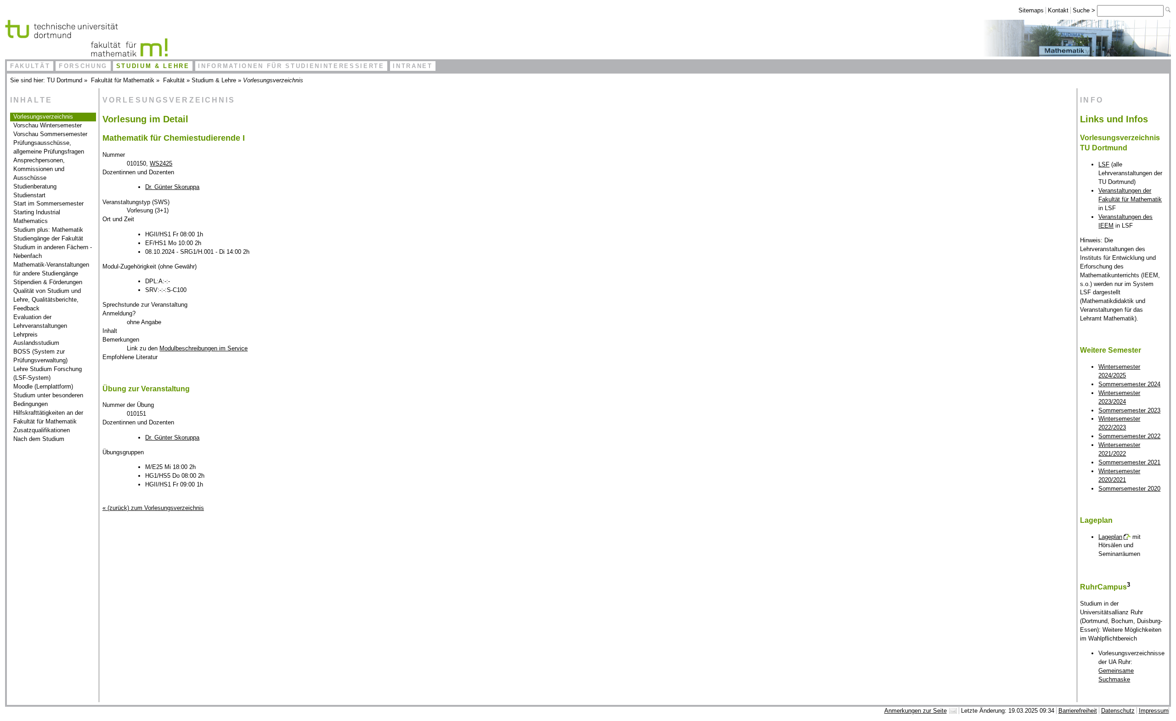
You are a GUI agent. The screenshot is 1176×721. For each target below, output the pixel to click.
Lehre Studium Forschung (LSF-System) (47, 373)
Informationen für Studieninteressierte (291, 66)
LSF (1103, 164)
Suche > (1085, 10)
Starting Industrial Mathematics (36, 216)
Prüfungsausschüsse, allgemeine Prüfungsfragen (48, 147)
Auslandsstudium (36, 342)
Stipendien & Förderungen (47, 282)
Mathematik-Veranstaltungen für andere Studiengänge (51, 269)
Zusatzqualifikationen (41, 430)
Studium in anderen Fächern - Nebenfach (52, 251)
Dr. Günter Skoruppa (172, 186)
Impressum (1154, 710)
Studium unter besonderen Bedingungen (48, 399)
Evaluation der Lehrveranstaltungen (40, 321)
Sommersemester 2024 (1129, 384)
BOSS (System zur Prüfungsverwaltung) (40, 356)
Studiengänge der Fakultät (48, 238)
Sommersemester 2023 (1129, 410)
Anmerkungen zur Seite (915, 710)
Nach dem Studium (38, 438)
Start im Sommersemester (48, 203)
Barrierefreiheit (1077, 710)
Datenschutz (1118, 710)
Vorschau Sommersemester (50, 134)
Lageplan (1110, 536)
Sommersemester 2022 (1129, 436)
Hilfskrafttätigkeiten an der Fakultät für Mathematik (48, 417)
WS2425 (161, 163)
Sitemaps (1031, 10)
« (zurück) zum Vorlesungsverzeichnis (153, 507)
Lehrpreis (25, 334)
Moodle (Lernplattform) (43, 386)
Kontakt (1058, 10)
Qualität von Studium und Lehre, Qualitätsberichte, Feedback (47, 299)
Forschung (83, 66)
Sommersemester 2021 (1129, 462)
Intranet (412, 66)
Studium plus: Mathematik (48, 229)
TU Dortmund (64, 80)
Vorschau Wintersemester (47, 125)
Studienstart (29, 195)
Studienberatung (35, 186)
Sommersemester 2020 (1129, 488)
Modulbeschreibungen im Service (203, 348)
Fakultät (30, 66)
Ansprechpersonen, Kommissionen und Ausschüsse (39, 169)
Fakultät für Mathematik (122, 80)
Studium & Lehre (153, 66)
